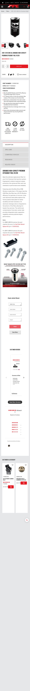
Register (17, 2)
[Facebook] (9, 75)
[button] (27, 520)
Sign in (11, 2)
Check (15, 326)
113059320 (15, 226)
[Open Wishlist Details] (24, 6)
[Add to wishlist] (12, 465)
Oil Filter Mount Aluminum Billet (8, 479)
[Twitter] (11, 75)
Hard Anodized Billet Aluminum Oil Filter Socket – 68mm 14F (21, 480)
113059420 (15, 235)
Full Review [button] (14, 393)
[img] (16, 360)
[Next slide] (24, 377)
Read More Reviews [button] (15, 402)
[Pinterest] (13, 75)
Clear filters (15, 332)
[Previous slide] (6, 377)
